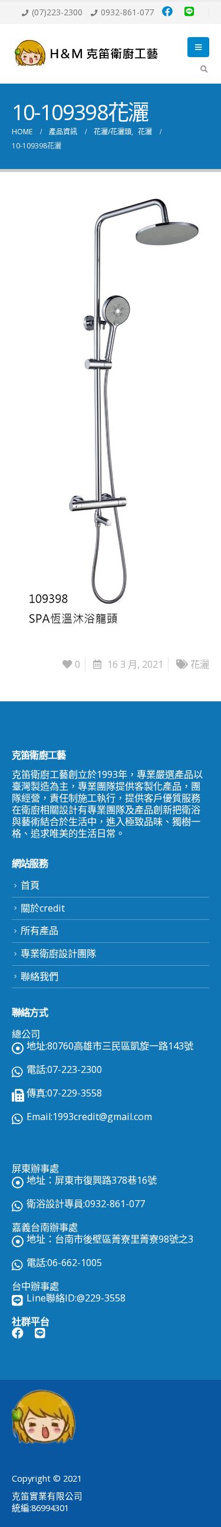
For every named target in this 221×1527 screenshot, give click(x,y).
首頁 (30, 885)
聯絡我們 (39, 976)
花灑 (199, 664)
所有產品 (39, 930)
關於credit (43, 908)
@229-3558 (101, 1297)
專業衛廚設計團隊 (58, 953)
